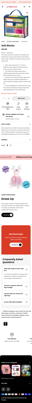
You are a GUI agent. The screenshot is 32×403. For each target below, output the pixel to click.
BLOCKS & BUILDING (13, 41)
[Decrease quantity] (3, 98)
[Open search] (24, 6)
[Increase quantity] (9, 98)
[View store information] (28, 116)
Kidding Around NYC (12, 398)
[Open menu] (2, 6)
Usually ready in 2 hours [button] (12, 119)
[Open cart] (29, 6)
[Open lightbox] (27, 13)
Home (3, 41)
